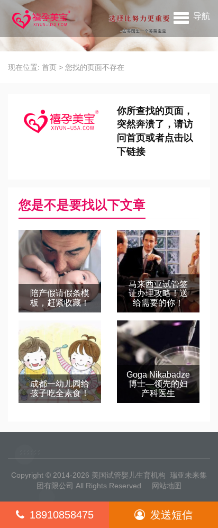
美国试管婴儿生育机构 (129, 475)
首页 (49, 67)
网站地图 (166, 485)
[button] (192, 16)
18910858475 (62, 515)
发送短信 (171, 515)
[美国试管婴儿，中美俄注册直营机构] (40, 18)
